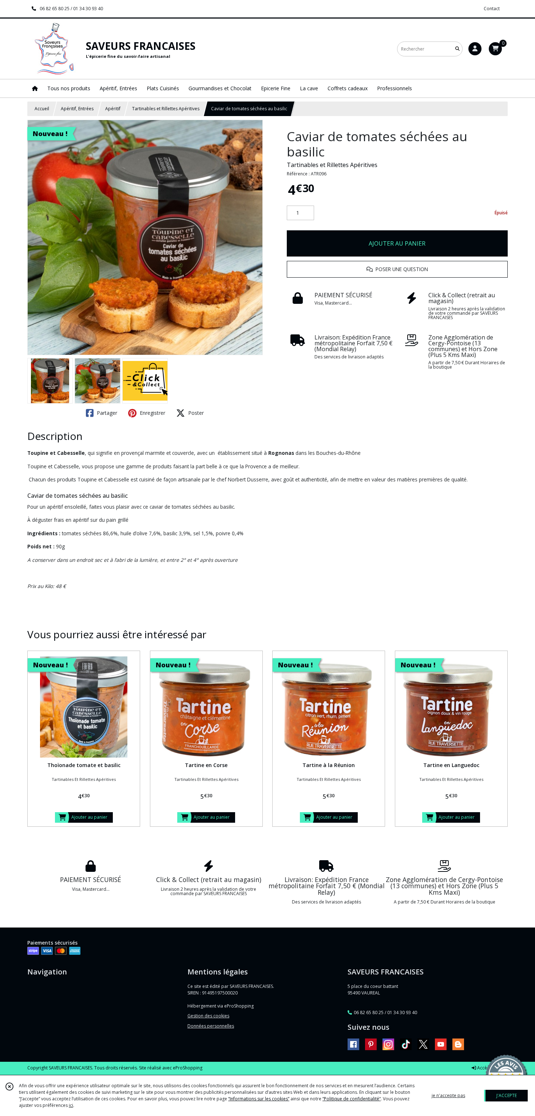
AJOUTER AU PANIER (397, 243)
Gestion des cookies (208, 1016)
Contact (492, 8)
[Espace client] (475, 49)
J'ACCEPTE (506, 1095)
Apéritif (112, 109)
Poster (195, 412)
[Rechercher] (457, 49)
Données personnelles (210, 1026)
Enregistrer (151, 412)
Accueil (42, 109)
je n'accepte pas (448, 1095)
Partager (106, 412)
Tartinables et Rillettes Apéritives (165, 109)
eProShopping (187, 1068)
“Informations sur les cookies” (258, 1099)
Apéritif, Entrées (77, 109)
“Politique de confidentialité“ (351, 1099)
